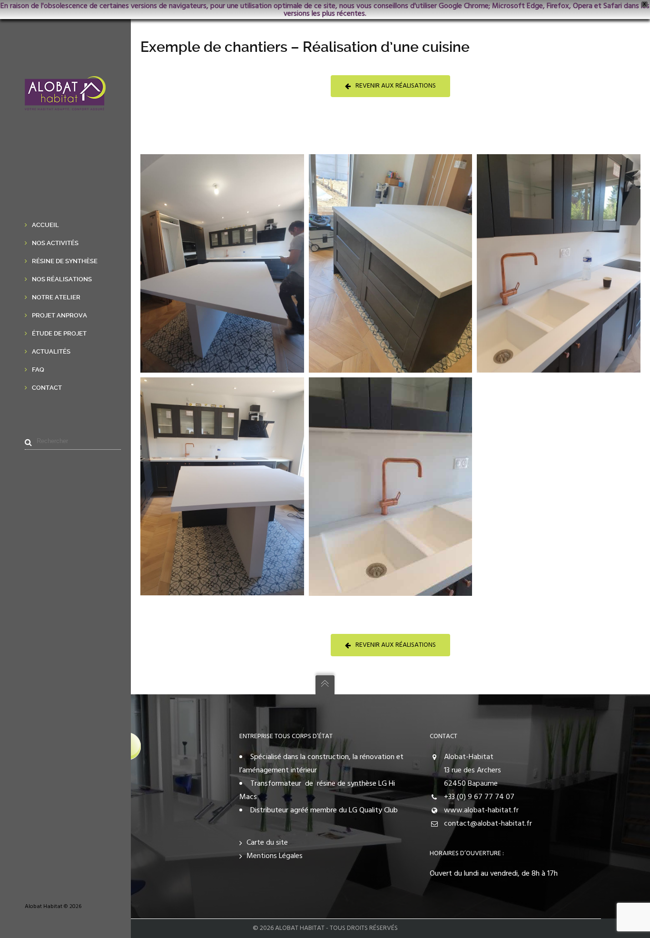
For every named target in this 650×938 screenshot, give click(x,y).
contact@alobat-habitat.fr (488, 824)
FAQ (38, 369)
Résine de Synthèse (65, 261)
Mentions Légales (274, 856)
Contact (47, 387)
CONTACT (443, 736)
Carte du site (267, 843)
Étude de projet (59, 333)
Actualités (51, 351)
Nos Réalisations (62, 279)
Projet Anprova (59, 315)
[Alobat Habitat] (65, 104)
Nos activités (55, 243)
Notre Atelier (56, 297)
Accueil (45, 224)
